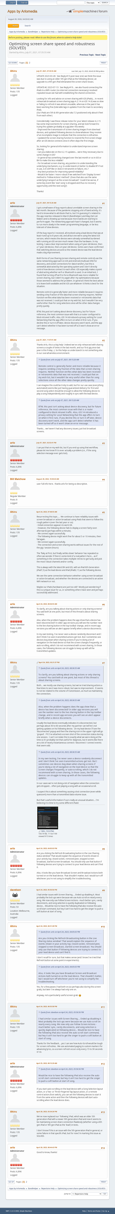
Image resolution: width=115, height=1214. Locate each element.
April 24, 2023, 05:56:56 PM (46, 890)
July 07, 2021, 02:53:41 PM (46, 443)
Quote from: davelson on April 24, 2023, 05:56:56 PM (62, 1012)
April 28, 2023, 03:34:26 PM (46, 1111)
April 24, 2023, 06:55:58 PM (46, 1006)
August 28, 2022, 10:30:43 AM (47, 479)
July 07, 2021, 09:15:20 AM (46, 203)
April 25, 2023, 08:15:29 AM (46, 1063)
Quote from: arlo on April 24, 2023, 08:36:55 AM (60, 668)
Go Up (11, 1182)
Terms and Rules (94, 1211)
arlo (12, 202)
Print (103, 63)
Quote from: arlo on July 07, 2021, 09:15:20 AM (60, 359)
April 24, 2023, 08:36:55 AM (46, 604)
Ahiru (13, 71)
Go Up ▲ (105, 1211)
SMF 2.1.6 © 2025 (12, 1211)
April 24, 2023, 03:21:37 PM (49, 662)
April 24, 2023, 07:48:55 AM (46, 512)
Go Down (13, 63)
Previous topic (87, 54)
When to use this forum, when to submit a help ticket (58, 37)
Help (84, 1211)
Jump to (67, 1193)
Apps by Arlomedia (22, 11)
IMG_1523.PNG (47, 831)
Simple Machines (26, 1211)
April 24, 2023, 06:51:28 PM (46, 926)
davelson (15, 889)
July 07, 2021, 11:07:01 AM (46, 340)
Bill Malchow (18, 479)
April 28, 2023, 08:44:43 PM (46, 1147)
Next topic (100, 54)
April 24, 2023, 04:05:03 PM (46, 848)
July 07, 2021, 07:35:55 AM (46, 71)
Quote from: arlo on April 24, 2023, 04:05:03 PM (60, 932)
